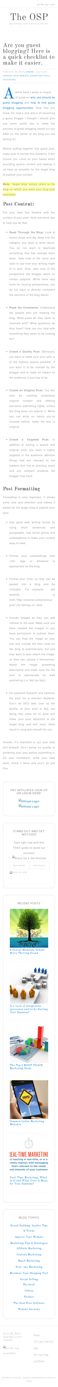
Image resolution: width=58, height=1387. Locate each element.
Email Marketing (29, 1261)
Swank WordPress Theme (37, 1378)
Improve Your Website (16, 76)
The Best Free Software (29, 1303)
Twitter (29, 1297)
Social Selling (29, 1279)
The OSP (29, 17)
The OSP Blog (41, 1354)
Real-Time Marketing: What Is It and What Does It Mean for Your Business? (29, 1180)
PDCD (29, 1381)
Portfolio (39, 1361)
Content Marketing (29, 1254)
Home (37, 1335)
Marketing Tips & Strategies (29, 1243)
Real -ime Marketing (29, 1267)
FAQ (36, 1348)
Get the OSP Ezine (46, 4)
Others (29, 1291)
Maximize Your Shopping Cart (29, 1273)
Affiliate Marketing (29, 1248)
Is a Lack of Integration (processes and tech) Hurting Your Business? (29, 1009)
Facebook (29, 1284)
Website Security (29, 1309)
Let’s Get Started (43, 1341)
